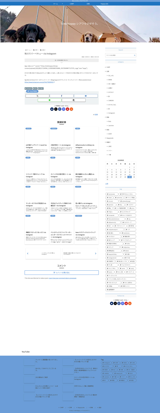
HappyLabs (81, 407)
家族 (91, 407)
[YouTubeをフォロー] (67, 109)
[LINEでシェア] (49, 100)
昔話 (100, 407)
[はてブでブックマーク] (86, 96)
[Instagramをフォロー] (63, 109)
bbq (36, 88)
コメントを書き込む (63, 272)
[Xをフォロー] (56, 109)
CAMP (62, 407)
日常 (70, 407)
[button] (74, 100)
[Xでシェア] (37, 96)
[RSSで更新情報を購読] (71, 109)
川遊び (41, 88)
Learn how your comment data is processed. (62, 278)
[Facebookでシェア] (61, 96)
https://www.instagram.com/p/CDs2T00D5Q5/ (39, 82)
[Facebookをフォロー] (59, 109)
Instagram (29, 88)
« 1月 (106, 184)
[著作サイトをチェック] (52, 109)
